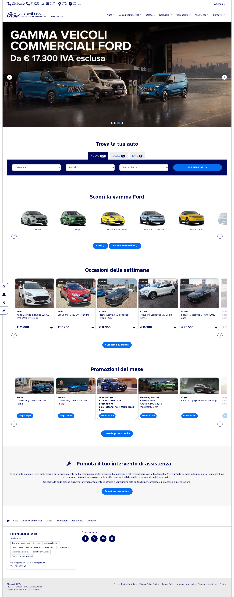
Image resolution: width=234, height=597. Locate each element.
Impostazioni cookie (186, 584)
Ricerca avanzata (118, 345)
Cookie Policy (168, 584)
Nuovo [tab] (97, 155)
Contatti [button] (217, 15)
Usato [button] (149, 15)
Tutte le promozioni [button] (116, 434)
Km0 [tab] (136, 155)
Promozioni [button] (182, 15)
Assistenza (77, 521)
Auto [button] (109, 15)
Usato (49, 521)
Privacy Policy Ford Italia (125, 584)
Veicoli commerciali (123, 246)
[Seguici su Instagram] (112, 538)
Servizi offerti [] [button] (18, 538)
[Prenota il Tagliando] (4, 310)
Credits (223, 584)
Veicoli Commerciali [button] (129, 15)
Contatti (91, 521)
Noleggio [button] (164, 15)
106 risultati (196, 167)
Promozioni (62, 521)
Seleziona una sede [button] (116, 491)
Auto (99, 246)
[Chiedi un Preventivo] (4, 303)
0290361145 (18, 566)
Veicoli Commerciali (32, 521)
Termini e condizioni (207, 584)
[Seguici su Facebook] (85, 538)
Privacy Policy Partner (149, 584)
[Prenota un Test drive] (4, 295)
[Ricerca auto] (4, 287)
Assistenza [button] (200, 15)
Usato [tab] (118, 155)
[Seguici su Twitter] (94, 538)
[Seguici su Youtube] (103, 538)
